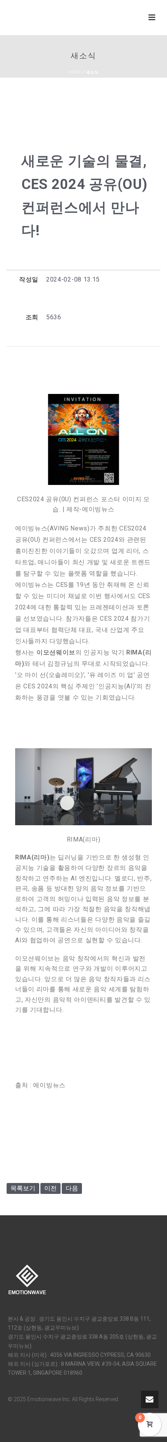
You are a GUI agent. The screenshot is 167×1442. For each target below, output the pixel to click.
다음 (72, 1188)
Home (75, 72)
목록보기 (22, 1188)
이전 (50, 1188)
